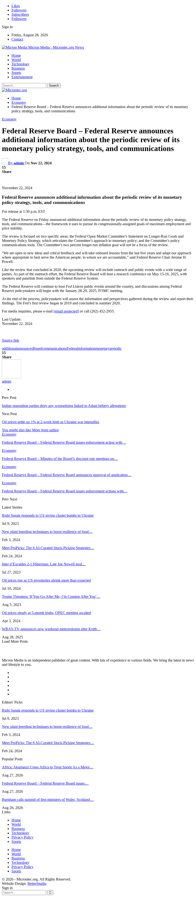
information (86, 348)
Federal (72, 348)
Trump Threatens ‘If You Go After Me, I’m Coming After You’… (51, 597)
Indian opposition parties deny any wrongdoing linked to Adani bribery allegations (64, 406)
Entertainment (22, 77)
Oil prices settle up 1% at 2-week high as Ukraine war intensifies (50, 422)
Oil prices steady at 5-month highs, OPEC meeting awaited (46, 613)
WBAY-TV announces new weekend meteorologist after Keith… (51, 629)
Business (18, 68)
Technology (20, 64)
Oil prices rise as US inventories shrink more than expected (46, 580)
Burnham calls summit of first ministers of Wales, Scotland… (48, 800)
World (16, 60)
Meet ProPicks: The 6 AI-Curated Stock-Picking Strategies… (48, 548)
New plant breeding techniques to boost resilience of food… (47, 532)
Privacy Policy (22, 837)
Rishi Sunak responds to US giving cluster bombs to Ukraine (48, 515)
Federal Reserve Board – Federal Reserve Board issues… (45, 783)
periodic (115, 348)
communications (54, 348)
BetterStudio (36, 883)
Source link (10, 340)
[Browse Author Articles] (11, 377)
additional (9, 348)
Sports (16, 73)
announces (25, 348)
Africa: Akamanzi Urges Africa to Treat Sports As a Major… (47, 767)
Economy (9, 119)
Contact (17, 39)
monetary (102, 348)
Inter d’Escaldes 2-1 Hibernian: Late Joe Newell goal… (44, 564)
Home (16, 55)
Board (37, 348)
